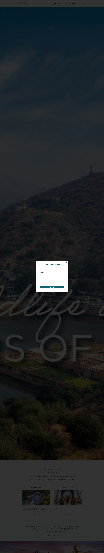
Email (41, 268)
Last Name (41, 277)
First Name (42, 272)
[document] (52, 276)
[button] (66, 262)
